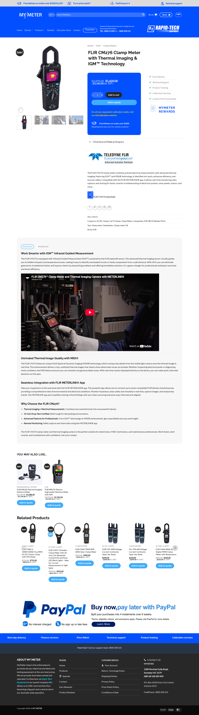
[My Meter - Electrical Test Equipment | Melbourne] (30, 15)
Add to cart (113, 95)
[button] (153, 15)
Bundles (50, 30)
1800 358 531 (161, 692)
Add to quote (114, 102)
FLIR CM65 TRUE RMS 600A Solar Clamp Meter (85, 550)
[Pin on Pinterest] (104, 208)
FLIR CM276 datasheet (104, 196)
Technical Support (160, 82)
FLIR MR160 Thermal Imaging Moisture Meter (29, 490)
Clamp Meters (110, 45)
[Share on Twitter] (95, 208)
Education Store (64, 30)
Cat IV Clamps (115, 221)
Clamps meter (119, 225)
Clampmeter (138, 221)
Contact (76, 30)
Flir (127, 225)
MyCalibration (102, 115)
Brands (28, 30)
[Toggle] (90, 142)
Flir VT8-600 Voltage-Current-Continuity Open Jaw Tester (138, 551)
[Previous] (21, 79)
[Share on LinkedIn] (109, 208)
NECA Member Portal (156, 221)
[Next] (78, 79)
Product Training (160, 87)
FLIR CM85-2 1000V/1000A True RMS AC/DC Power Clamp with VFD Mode (32, 553)
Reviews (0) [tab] (43, 247)
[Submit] (143, 15)
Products (39, 30)
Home (19, 30)
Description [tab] (27, 247)
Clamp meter (97, 225)
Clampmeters (108, 225)
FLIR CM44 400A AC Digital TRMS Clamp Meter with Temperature (166, 551)
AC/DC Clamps (103, 221)
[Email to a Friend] (99, 208)
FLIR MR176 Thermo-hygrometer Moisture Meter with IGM (56, 492)
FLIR (98, 45)
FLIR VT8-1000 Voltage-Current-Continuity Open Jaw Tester (112, 551)
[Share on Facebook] (90, 208)
